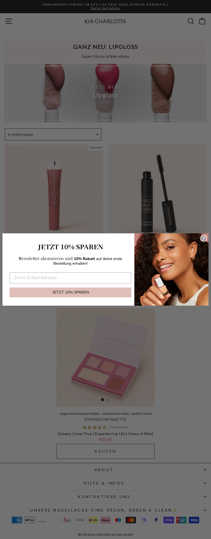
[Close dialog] (203, 238)
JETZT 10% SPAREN (70, 292)
